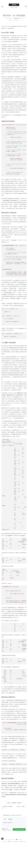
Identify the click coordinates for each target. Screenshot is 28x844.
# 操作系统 (19, 802)
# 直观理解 (13, 802)
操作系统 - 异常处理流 (7, 807)
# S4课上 (8, 802)
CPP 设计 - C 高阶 (20, 806)
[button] (2, 6)
